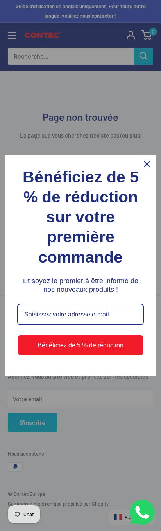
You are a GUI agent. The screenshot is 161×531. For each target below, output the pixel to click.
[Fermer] (147, 164)
